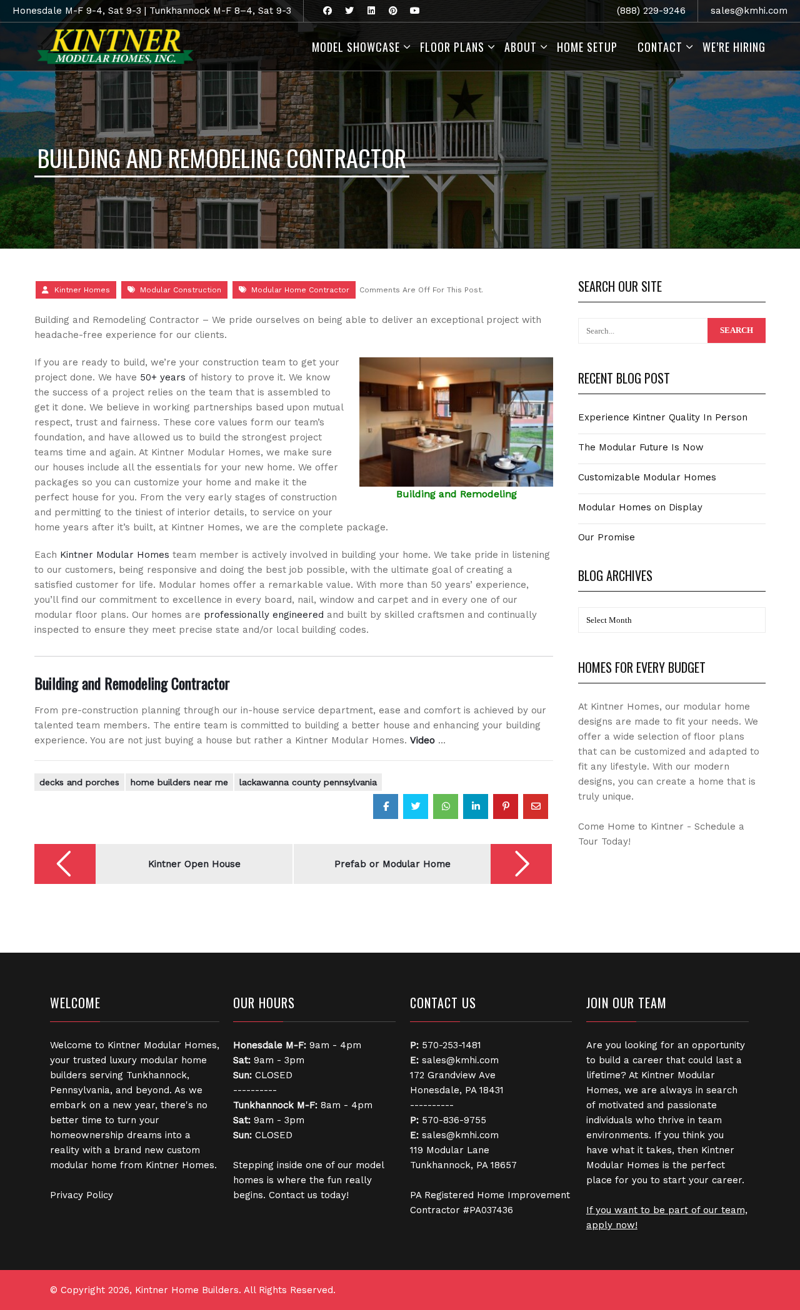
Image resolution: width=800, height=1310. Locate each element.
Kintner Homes (82, 289)
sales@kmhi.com (749, 10)
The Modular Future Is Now (641, 447)
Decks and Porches (79, 782)
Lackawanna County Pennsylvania (308, 782)
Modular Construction (180, 289)
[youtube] (415, 11)
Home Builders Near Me (179, 782)
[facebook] (327, 11)
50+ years (163, 377)
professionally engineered (264, 614)
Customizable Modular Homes (647, 477)
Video (422, 740)
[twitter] (349, 11)
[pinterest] (393, 11)
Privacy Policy (81, 1195)
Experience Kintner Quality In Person (663, 417)
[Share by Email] (535, 806)
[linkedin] (371, 11)
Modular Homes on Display (640, 507)
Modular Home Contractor (300, 289)
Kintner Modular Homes (114, 554)
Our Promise (606, 537)
